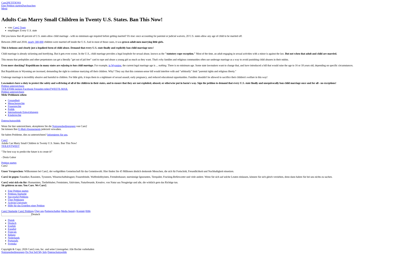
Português (13, 240)
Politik (11, 109)
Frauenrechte (14, 106)
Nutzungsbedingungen (64, 126)
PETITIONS (14, 2)
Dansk (11, 220)
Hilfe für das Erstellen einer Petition (26, 205)
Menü (4, 8)
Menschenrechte (16, 103)
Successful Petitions (18, 196)
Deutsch (36, 214)
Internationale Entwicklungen (23, 112)
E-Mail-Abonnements (29, 129)
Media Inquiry (68, 211)
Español (12, 229)
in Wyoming (115, 65)
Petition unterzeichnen (12, 86)
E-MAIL (63, 89)
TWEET (54, 89)
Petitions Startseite (17, 193)
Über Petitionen (16, 199)
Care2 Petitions (26, 211)
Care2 (4, 2)
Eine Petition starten (11, 5)
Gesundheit (14, 100)
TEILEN (6, 146)
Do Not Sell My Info (36, 252)
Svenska (12, 243)
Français (12, 231)
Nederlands (14, 237)
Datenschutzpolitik (11, 120)
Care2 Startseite (9, 211)
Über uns (39, 211)
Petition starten (8, 162)
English (12, 226)
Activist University (17, 202)
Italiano (12, 234)
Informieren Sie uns (57, 134)
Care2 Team (19, 27)
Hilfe (88, 211)
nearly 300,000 (35, 42)
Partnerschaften (52, 211)
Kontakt (80, 211)
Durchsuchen (29, 5)
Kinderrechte (14, 115)
